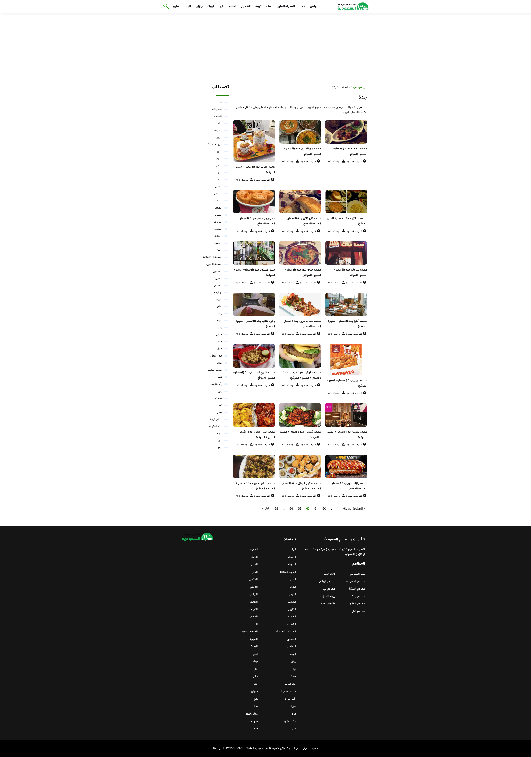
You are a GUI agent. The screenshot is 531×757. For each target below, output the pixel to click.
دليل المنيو (329, 573)
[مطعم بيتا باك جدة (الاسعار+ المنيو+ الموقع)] (346, 253)
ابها (221, 6)
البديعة (218, 130)
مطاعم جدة (358, 596)
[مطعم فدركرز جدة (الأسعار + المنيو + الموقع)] (300, 415)
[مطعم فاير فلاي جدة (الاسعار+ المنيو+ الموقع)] (300, 202)
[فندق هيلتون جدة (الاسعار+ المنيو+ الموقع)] (254, 253)
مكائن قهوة (216, 419)
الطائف (232, 6)
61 (316, 509)
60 (324, 509)
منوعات (218, 433)
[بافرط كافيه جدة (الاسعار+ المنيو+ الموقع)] (254, 304)
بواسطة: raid (334, 161)
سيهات (218, 398)
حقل (219, 362)
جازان (199, 6)
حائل (219, 348)
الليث (219, 250)
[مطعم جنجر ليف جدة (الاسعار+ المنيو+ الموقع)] (300, 253)
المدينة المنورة (285, 6)
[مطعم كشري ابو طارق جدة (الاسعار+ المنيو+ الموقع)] (254, 356)
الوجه (219, 299)
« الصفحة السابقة (354, 509)
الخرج (219, 158)
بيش (220, 313)
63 (299, 509)
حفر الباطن (216, 355)
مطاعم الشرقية (357, 588)
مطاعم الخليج (357, 603)
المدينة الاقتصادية (212, 257)
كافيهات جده (328, 603)
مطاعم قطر (358, 611)
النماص (218, 285)
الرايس (218, 186)
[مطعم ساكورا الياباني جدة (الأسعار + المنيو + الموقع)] (300, 466)
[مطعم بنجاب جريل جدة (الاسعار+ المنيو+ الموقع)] (300, 304)
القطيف (218, 236)
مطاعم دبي (329, 588)
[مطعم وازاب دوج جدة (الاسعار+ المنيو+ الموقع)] (346, 466)
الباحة (187, 6)
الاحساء (218, 116)
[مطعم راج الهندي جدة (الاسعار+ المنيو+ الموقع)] (300, 132)
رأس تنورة (216, 384)
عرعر (219, 412)
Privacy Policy (234, 748)
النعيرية (218, 278)
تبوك (210, 6)
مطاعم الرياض (327, 581)
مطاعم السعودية (355, 581)
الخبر (219, 151)
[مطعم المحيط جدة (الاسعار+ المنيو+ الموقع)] (346, 132)
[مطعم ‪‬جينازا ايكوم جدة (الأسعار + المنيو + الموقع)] (254, 415)
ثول (220, 327)
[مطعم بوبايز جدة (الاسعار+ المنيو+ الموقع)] (346, 359)
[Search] (165, 7)
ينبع (220, 447)
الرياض (314, 6)
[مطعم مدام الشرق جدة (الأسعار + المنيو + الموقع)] (254, 466)
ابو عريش (217, 109)
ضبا (220, 405)
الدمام (218, 179)
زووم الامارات (327, 596)
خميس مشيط (215, 370)
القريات (218, 222)
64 (291, 509)
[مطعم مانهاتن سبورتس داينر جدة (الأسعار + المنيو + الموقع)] (300, 356)
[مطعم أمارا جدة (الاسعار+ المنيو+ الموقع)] (346, 304)
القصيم (246, 6)
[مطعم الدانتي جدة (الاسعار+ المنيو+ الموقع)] (346, 202)
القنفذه (218, 243)
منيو (176, 6)
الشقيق (218, 200)
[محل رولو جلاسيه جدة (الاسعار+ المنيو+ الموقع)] (254, 202)
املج (219, 306)
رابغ (220, 391)
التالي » (266, 509)
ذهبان (219, 377)
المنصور (217, 271)
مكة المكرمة (263, 6)
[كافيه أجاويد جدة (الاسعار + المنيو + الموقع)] (254, 141)
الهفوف (218, 292)
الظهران (218, 214)
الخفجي (217, 165)
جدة (302, 6)
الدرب (219, 172)
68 (276, 509)
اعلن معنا (218, 748)
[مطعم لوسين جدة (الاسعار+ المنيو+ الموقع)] (346, 415)
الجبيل (218, 137)
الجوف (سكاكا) (214, 144)
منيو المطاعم (357, 573)
